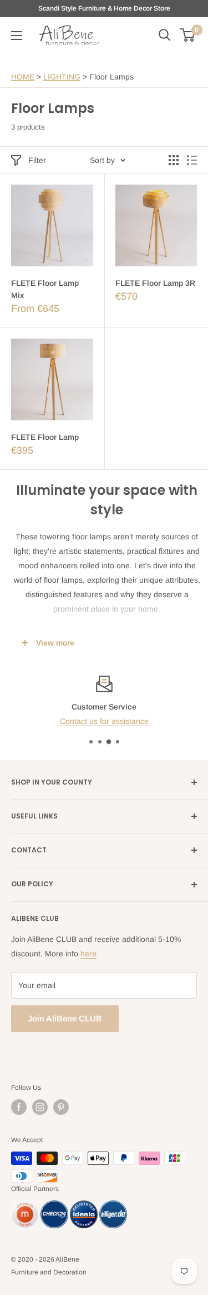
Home (22, 76)
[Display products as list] (192, 160)
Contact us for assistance (104, 721)
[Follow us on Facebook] (19, 1107)
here (88, 953)
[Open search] (165, 35)
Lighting (61, 76)
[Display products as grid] (174, 160)
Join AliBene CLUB (65, 1018)
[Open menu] (16, 35)
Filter (37, 160)
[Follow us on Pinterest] (61, 1107)
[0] (188, 35)
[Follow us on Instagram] (40, 1107)
